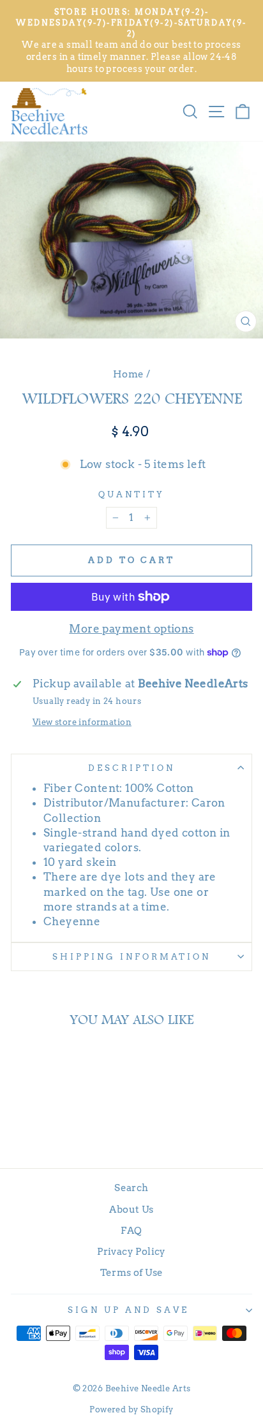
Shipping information (131, 956)
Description (131, 768)
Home (128, 374)
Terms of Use (131, 1272)
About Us (131, 1209)
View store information (82, 722)
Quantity (131, 494)
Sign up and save (128, 1310)
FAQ (131, 1230)
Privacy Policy (131, 1251)
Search (131, 1188)
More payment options (131, 628)
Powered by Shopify (131, 1409)
